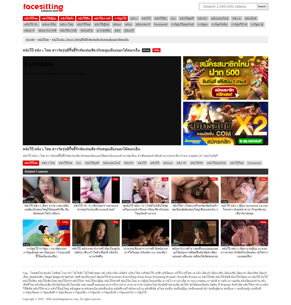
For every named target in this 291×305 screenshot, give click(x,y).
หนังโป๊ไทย (31, 18)
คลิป (117, 30)
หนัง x (134, 18)
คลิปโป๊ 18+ (31, 24)
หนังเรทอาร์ (143, 24)
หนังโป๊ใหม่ (236, 163)
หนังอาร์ (29, 30)
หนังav (117, 24)
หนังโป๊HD (196, 163)
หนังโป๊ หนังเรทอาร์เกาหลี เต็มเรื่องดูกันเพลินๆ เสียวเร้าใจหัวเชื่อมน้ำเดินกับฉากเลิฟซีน (96, 252)
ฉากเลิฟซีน (104, 30)
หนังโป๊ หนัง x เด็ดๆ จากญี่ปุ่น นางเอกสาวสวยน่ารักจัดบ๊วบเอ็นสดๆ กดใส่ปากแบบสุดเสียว (244, 252)
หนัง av (236, 18)
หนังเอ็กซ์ (250, 18)
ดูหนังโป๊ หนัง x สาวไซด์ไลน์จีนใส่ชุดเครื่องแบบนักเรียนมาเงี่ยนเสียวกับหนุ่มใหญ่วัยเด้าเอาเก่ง (145, 209)
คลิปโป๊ (154, 163)
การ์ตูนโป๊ (120, 18)
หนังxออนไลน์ (219, 18)
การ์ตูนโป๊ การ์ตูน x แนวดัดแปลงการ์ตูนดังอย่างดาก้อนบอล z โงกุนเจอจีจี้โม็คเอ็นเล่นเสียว (46, 252)
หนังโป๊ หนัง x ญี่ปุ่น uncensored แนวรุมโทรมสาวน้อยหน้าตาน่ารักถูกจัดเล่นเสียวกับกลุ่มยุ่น (244, 209)
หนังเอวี (129, 30)
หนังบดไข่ (87, 30)
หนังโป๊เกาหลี (102, 18)
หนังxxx (168, 163)
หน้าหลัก (30, 39)
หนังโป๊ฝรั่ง (67, 18)
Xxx (173, 18)
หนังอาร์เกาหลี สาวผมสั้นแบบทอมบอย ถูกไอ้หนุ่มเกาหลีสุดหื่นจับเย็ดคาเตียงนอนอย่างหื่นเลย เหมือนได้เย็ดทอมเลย (195, 252)
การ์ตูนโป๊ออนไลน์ (182, 24)
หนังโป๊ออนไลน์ (216, 163)
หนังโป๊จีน (84, 18)
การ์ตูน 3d (257, 24)
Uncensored (160, 24)
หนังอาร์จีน (49, 24)
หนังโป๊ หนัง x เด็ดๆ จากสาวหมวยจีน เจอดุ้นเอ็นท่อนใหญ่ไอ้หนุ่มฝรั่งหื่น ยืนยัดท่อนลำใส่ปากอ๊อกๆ (46, 209)
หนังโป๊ (146, 18)
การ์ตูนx (203, 24)
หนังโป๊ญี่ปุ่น (49, 18)
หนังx (128, 24)
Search (262, 6)
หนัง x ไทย (66, 24)
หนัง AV (181, 163)
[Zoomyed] (43, 11)
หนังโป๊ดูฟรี (187, 18)
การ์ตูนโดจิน (219, 24)
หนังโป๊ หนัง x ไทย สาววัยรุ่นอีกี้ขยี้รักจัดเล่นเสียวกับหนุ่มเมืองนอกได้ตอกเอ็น (90, 39)
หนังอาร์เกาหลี (47, 30)
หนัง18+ (202, 18)
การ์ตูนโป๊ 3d (239, 24)
